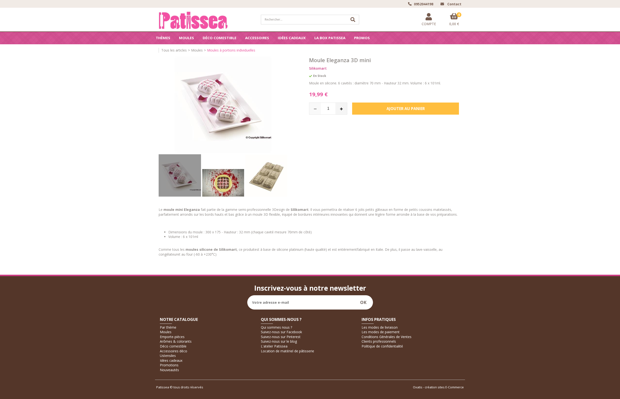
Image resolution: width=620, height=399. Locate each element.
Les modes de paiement (381, 332)
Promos (362, 37)
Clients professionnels (379, 341)
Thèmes (163, 37)
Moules (186, 37)
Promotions (169, 365)
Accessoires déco (173, 351)
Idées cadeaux (292, 37)
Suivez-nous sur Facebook (281, 332)
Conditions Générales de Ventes (386, 336)
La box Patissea (329, 37)
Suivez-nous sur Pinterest (281, 336)
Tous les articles (174, 50)
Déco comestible (219, 37)
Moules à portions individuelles (231, 50)
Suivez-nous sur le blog (279, 341)
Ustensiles (168, 355)
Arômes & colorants (176, 341)
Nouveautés (169, 370)
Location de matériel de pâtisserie (287, 351)
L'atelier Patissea (274, 346)
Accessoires (257, 37)
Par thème (168, 327)
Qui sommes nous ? (276, 327)
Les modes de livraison (380, 327)
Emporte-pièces (172, 336)
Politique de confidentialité (382, 346)
